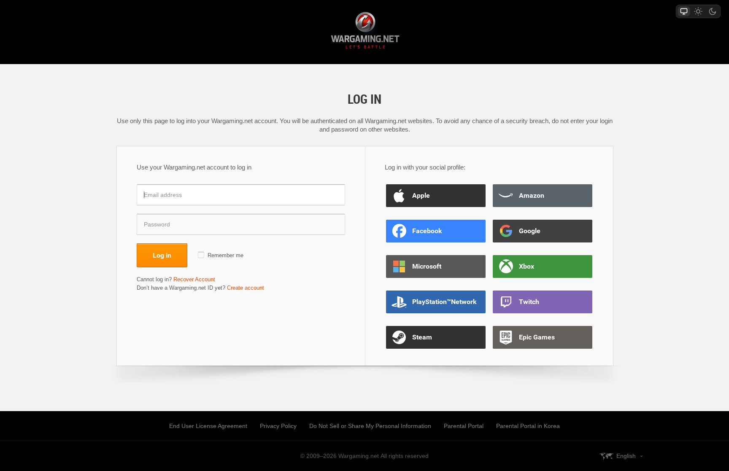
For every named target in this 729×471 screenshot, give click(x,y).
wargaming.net (364, 31)
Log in (162, 255)
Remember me (225, 255)
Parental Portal (463, 426)
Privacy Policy (278, 426)
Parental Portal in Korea (528, 426)
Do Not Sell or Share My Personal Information (370, 426)
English (626, 455)
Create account (245, 288)
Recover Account (194, 279)
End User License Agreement (208, 426)
